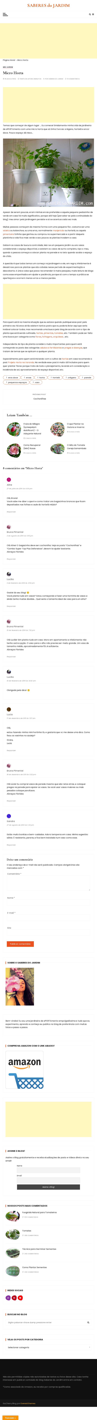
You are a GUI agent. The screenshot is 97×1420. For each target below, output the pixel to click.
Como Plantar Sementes (34, 1267)
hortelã (56, 377)
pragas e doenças (73, 347)
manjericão (58, 230)
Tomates (26, 1230)
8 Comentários (73, 79)
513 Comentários (31, 1217)
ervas (28, 377)
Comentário (14, 873)
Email (19, 1175)
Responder (11, 512)
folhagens (47, 336)
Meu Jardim (8, 67)
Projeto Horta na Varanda (21, 362)
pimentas (48, 333)
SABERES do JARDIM (48, 5)
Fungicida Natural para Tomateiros (39, 1212)
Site (9, 927)
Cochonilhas (39, 398)
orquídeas (58, 336)
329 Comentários (32, 1235)
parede (87, 377)
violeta (6, 230)
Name (19, 1166)
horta (42, 377)
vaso (37, 382)
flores (38, 336)
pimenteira (8, 234)
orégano (72, 377)
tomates (58, 333)
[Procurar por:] (49, 1322)
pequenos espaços (17, 382)
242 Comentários (32, 1253)
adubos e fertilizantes (51, 347)
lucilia (10, 579)
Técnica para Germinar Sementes (39, 1249)
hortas (39, 333)
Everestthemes (28, 1403)
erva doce (13, 377)
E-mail (11, 912)
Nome (11, 897)
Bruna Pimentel (15, 532)
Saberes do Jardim (55, 79)
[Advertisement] (48, 40)
